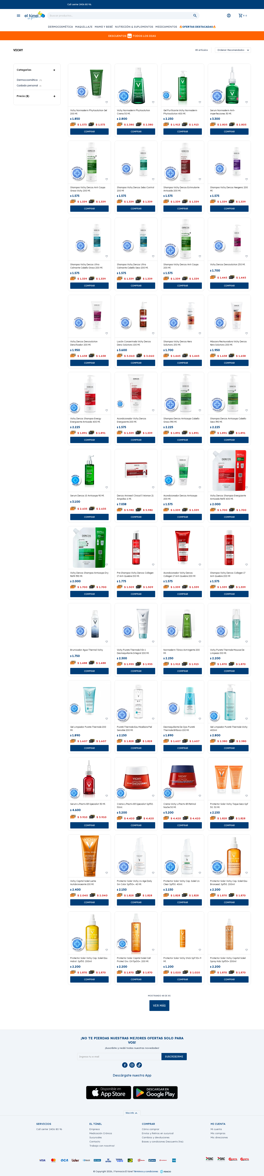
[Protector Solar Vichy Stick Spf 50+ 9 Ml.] (182, 933)
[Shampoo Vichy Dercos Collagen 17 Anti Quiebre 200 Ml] (229, 547)
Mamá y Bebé (104, 26)
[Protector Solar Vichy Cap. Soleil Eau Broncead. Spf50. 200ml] (229, 856)
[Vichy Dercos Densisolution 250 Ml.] (229, 239)
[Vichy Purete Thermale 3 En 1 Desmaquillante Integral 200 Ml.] (136, 624)
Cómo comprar (150, 1129)
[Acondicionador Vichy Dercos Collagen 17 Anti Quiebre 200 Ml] (182, 547)
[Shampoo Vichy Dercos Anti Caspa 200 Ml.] (182, 239)
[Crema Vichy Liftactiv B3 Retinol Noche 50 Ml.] (182, 778)
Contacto (94, 1141)
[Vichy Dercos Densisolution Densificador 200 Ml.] (89, 316)
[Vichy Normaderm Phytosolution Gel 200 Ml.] (89, 85)
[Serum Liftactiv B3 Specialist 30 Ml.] (89, 778)
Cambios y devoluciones (156, 1137)
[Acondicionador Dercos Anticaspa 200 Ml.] (182, 470)
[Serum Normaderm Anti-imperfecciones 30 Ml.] (229, 85)
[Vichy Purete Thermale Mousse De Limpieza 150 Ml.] (229, 624)
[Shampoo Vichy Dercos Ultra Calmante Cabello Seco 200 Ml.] (136, 239)
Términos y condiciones (145, 1171)
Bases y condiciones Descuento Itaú (162, 1141)
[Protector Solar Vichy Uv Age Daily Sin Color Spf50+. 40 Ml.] (136, 856)
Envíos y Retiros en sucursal (157, 1133)
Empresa (94, 1129)
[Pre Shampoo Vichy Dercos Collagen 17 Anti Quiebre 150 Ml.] (136, 547)
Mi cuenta (216, 1129)
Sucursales (95, 1137)
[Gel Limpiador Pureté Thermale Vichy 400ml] (229, 701)
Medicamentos (166, 26)
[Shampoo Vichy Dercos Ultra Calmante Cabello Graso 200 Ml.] (89, 239)
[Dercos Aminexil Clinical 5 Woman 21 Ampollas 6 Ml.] (136, 470)
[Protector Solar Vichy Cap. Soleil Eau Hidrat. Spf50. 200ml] (89, 933)
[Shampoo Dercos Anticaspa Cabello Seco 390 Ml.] (229, 393)
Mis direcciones (219, 1137)
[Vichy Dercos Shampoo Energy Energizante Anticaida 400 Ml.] (89, 393)
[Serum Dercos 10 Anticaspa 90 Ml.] (89, 470)
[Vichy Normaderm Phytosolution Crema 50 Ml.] (136, 85)
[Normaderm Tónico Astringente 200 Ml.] (182, 624)
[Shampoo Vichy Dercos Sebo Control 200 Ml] (136, 162)
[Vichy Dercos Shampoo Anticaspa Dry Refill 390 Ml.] (89, 547)
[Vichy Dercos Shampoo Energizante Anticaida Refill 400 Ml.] (229, 470)
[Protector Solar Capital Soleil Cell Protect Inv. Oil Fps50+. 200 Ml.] (136, 933)
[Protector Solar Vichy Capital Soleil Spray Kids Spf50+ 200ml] (229, 933)
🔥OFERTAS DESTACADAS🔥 (197, 26)
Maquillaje (83, 26)
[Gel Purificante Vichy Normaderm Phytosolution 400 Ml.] (182, 85)
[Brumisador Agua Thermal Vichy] (89, 624)
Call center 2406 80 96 (49, 1129)
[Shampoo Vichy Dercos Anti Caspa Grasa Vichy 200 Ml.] (89, 162)
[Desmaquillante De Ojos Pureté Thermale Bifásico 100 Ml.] (182, 701)
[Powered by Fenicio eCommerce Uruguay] (165, 1171)
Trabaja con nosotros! (102, 1145)
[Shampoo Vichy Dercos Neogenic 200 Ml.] (229, 162)
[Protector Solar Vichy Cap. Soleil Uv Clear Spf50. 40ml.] (182, 856)
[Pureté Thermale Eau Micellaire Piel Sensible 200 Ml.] (136, 701)
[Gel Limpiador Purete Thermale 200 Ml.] (89, 701)
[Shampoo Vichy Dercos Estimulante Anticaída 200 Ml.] (182, 162)
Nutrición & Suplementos (134, 26)
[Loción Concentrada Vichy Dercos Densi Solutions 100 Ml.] (136, 316)
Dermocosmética (60, 26)
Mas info (132, 1112)
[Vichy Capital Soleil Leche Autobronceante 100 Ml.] (89, 856)
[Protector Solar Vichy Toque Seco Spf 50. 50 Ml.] (229, 778)
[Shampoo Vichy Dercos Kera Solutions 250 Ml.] (182, 316)
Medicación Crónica (100, 1133)
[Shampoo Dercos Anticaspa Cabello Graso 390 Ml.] (182, 393)
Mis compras (218, 1133)
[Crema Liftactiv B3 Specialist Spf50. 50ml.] (136, 778)
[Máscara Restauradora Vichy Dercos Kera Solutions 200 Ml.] (229, 316)
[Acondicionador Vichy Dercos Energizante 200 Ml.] (136, 393)
